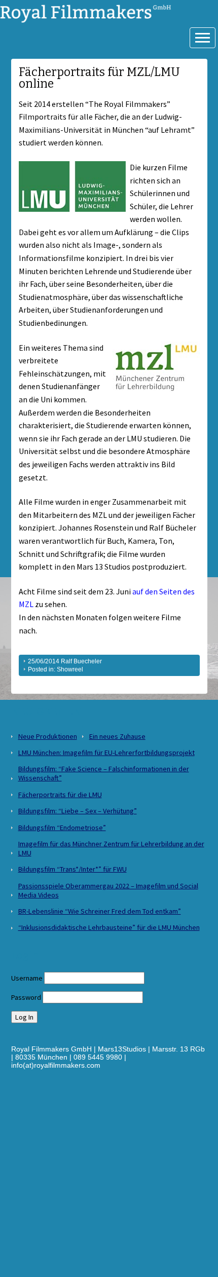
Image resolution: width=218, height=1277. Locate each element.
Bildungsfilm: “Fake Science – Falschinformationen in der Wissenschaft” (103, 773)
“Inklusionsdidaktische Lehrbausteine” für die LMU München (109, 927)
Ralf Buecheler (81, 661)
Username (27, 978)
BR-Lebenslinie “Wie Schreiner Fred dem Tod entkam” (99, 911)
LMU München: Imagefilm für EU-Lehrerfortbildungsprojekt (106, 752)
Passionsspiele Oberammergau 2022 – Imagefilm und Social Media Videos (108, 890)
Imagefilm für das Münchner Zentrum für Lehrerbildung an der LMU (111, 848)
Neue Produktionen (47, 736)
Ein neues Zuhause (117, 736)
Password (26, 997)
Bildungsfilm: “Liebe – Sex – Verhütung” (77, 810)
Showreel (70, 669)
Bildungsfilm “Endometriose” (62, 827)
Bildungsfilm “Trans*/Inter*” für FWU (72, 869)
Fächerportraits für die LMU (60, 794)
